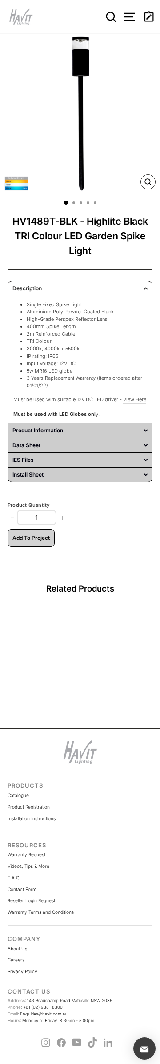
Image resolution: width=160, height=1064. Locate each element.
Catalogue (18, 795)
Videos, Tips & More (28, 866)
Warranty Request (26, 854)
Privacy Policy (22, 971)
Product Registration (29, 806)
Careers (16, 959)
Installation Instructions (32, 818)
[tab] (80, 288)
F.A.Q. (14, 877)
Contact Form (22, 889)
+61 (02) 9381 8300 (35, 1007)
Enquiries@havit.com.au (38, 1013)
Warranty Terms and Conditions (41, 912)
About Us (17, 948)
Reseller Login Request (31, 900)
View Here (134, 399)
